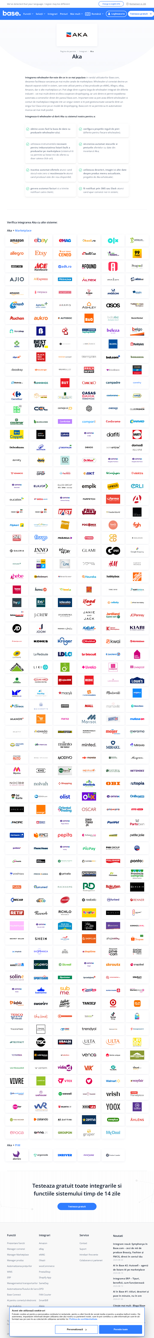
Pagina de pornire (68, 51)
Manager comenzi (16, 1248)
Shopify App (45, 1277)
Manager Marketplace (18, 1254)
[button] (94, 13)
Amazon (43, 1243)
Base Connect (14, 1294)
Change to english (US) (111, 4)
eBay (41, 1248)
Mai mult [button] (75, 13)
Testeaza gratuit (139, 13)
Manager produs (15, 1260)
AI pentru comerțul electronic (21, 1300)
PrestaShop (44, 1271)
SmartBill (43, 1300)
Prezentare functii (16, 1243)
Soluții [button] (39, 13)
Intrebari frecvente (89, 1254)
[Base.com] (12, 13)
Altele (42, 1305)
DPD (41, 1288)
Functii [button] (27, 13)
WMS (9, 1271)
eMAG (42, 1254)
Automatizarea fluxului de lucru (23, 1288)
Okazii (42, 1260)
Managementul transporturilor (22, 1283)
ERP (9, 1277)
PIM (17, 1145)
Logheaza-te (118, 13)
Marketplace (23, 230)
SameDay (44, 1283)
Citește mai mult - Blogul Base (129, 1305)
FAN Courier (45, 1294)
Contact (83, 1243)
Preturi (64, 13)
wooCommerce (46, 1265)
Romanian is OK (137, 3)
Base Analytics (14, 1305)
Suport (83, 1248)
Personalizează (75, 1329)
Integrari (53, 13)
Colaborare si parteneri (91, 1260)
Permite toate (121, 1329)
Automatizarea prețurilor (19, 1265)
